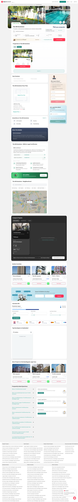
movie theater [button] (41, 187)
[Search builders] (31, 332)
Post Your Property (62, 1)
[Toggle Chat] (74, 498)
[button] (21, 109)
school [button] (34, 187)
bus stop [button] (15, 187)
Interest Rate (33, 311)
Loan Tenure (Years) (53, 311)
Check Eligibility (16, 317)
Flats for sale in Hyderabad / (19, 4)
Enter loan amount (15, 311)
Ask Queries (58, 121)
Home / (12, 4)
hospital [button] (21, 187)
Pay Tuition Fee (55, 1)
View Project (19, 283)
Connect (57, 101)
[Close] (74, 490)
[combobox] (30, 185)
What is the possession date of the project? (57, 118)
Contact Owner (22, 66)
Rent (13, 2)
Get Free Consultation (41, 413)
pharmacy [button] (28, 187)
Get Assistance (40, 403)
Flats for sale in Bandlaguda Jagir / (30, 4)
